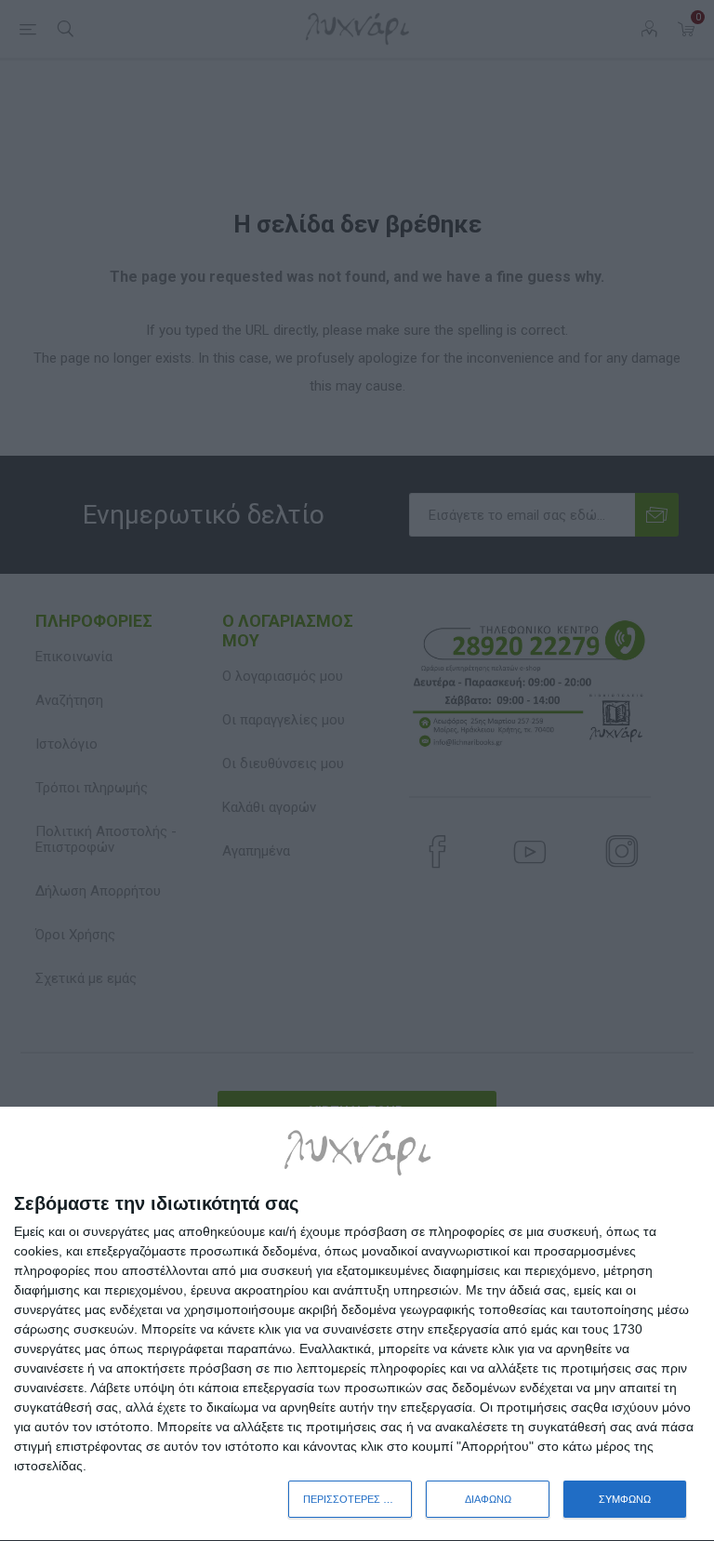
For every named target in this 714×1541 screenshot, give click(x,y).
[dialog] (357, 1324)
